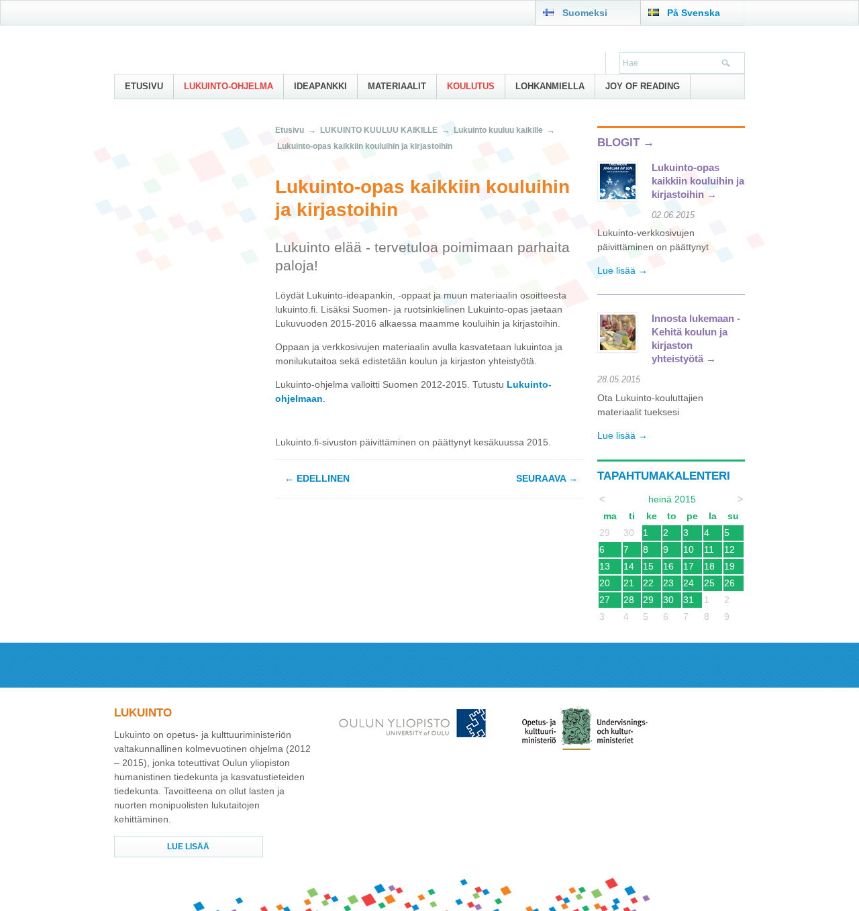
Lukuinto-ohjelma (228, 86)
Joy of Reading (642, 86)
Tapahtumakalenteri (663, 476)
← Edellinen (317, 478)
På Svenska (693, 12)
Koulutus (471, 86)
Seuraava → (547, 478)
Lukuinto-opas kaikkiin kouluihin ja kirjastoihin (364, 146)
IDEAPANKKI (320, 86)
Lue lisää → (622, 270)
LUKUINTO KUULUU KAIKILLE (379, 130)
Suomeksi (584, 12)
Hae (727, 64)
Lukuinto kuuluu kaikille (498, 130)
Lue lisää (188, 846)
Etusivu (144, 86)
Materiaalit (397, 86)
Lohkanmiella (550, 86)
